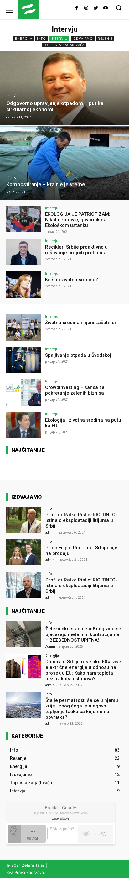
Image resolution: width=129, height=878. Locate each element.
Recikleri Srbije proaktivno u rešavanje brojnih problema (76, 249)
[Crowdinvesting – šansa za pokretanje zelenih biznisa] (23, 392)
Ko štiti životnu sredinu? (71, 279)
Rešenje (105, 38)
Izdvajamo (82, 38)
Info (41, 38)
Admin (50, 646)
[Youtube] (105, 8)
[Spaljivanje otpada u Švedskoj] (23, 360)
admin (50, 532)
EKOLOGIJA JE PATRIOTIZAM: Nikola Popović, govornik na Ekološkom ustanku (77, 219)
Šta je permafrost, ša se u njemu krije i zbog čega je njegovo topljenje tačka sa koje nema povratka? (81, 708)
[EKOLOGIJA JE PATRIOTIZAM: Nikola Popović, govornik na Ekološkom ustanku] (23, 219)
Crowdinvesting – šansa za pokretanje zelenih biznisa (75, 390)
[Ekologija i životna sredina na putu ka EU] (23, 425)
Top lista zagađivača (64, 45)
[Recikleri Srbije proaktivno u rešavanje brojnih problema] (23, 252)
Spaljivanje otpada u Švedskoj (78, 355)
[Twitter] (96, 8)
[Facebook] (76, 8)
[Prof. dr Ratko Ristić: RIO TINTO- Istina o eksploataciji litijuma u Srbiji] (23, 520)
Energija (23, 38)
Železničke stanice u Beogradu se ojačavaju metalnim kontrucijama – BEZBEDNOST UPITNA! (83, 634)
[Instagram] (86, 8)
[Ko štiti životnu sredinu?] (23, 284)
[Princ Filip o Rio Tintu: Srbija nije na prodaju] (23, 552)
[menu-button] (9, 10)
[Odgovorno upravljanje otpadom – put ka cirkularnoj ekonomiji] (64, 88)
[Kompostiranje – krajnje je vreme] (64, 163)
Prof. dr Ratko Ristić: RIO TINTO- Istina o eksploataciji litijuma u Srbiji (81, 520)
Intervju (59, 38)
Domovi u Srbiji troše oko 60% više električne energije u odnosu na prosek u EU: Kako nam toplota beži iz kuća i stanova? (83, 670)
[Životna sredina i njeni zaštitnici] (23, 327)
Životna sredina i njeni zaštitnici (80, 322)
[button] (118, 8)
